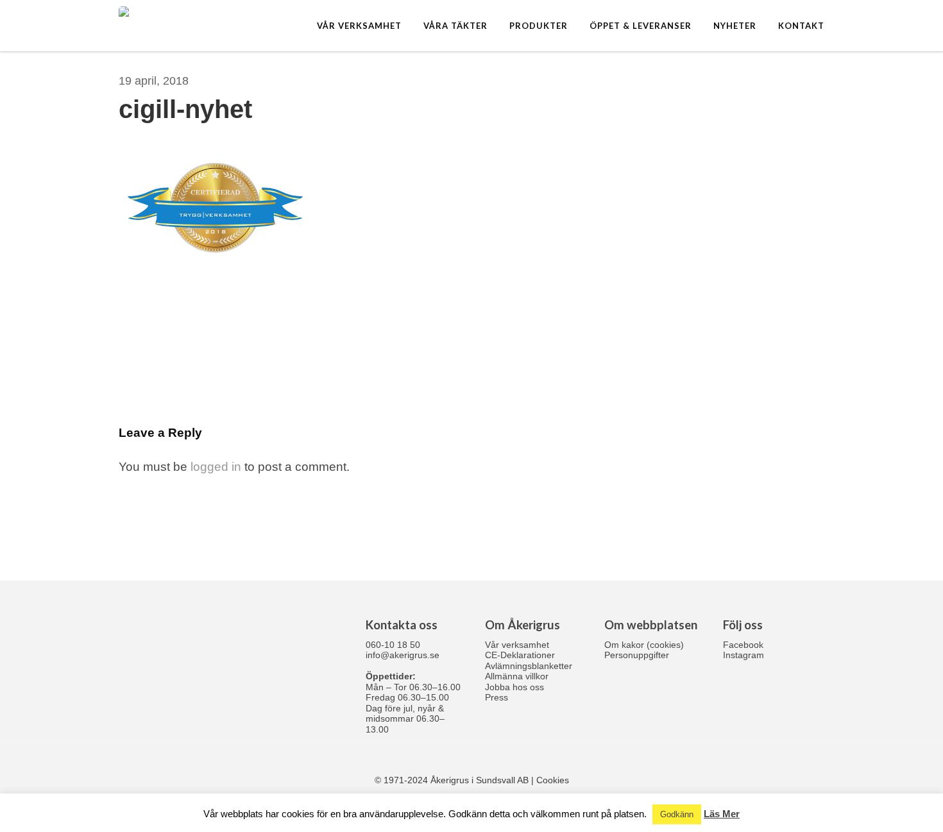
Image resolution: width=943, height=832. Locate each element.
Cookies (552, 780)
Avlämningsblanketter (528, 666)
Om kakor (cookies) (644, 645)
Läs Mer (722, 813)
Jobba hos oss (514, 687)
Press (496, 697)
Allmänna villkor (516, 676)
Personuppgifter (636, 655)
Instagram (743, 655)
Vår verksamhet (517, 645)
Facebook (743, 645)
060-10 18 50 (393, 645)
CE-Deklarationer (520, 655)
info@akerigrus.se (402, 655)
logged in (216, 466)
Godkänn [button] (676, 814)
